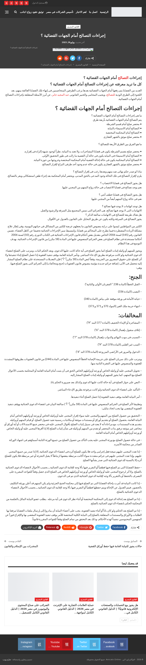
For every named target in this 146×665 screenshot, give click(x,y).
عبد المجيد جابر (60, 94)
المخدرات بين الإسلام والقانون (21, 546)
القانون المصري (73, 26)
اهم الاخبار (81, 12)
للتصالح (110, 94)
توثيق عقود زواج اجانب (32, 12)
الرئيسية (104, 12)
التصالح (123, 77)
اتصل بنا (93, 12)
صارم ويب (7, 659)
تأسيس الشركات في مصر (59, 12)
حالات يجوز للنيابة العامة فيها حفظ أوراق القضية (115, 546)
